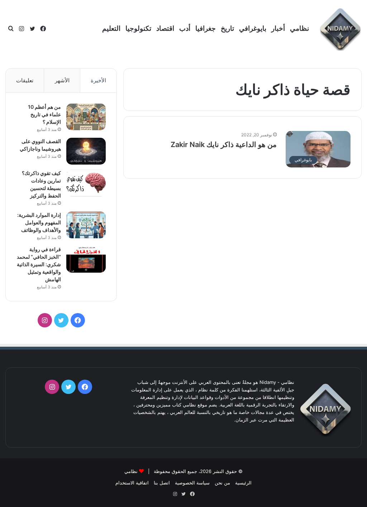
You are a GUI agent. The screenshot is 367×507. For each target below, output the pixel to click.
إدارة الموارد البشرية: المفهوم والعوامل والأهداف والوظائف (39, 222)
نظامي (299, 28)
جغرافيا (205, 28)
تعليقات (24, 80)
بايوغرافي (252, 28)
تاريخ (227, 28)
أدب (184, 28)
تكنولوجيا (138, 28)
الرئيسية (243, 483)
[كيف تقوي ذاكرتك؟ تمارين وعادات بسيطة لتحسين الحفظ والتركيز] (86, 183)
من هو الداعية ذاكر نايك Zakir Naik (224, 144)
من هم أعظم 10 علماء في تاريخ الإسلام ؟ (44, 114)
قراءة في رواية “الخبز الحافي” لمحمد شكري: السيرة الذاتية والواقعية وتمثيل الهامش (39, 264)
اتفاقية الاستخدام (132, 483)
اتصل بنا (162, 483)
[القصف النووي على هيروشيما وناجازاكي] (86, 151)
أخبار (278, 28)
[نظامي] (340, 29)
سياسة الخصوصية (192, 483)
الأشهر (62, 80)
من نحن (222, 483)
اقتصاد (165, 28)
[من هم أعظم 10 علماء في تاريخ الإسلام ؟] (86, 116)
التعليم (111, 28)
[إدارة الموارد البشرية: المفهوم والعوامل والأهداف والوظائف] (86, 224)
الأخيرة (98, 80)
